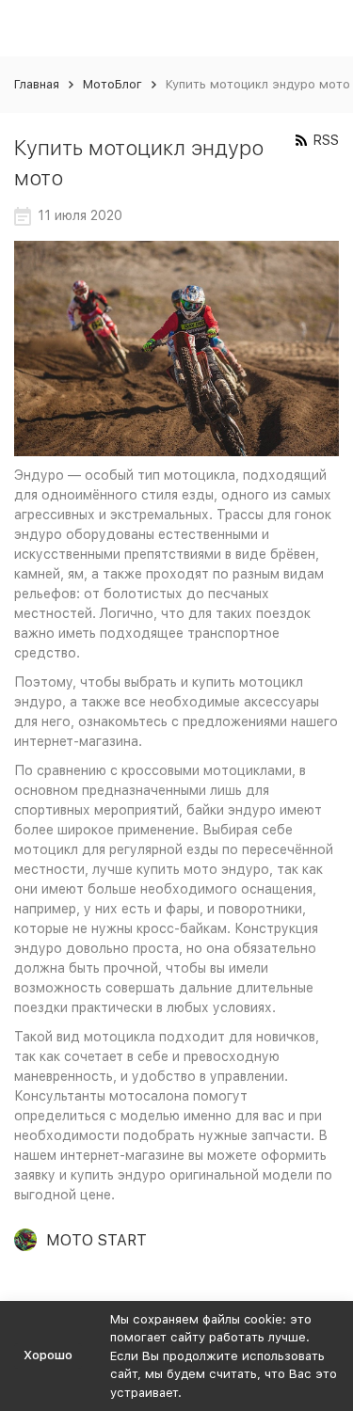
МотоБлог (112, 84)
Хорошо (48, 1355)
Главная (36, 84)
